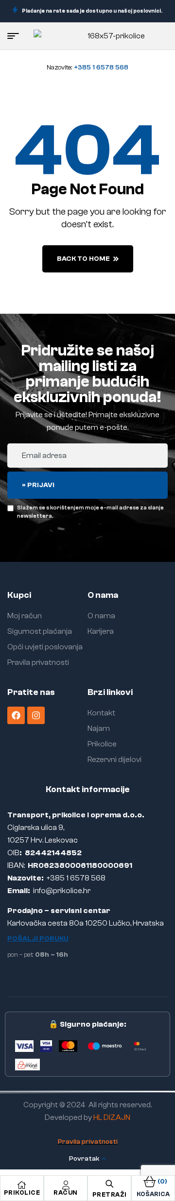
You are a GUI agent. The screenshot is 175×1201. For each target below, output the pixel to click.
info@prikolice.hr (61, 890)
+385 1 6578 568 (76, 878)
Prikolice (22, 1192)
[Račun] (65, 1185)
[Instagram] (36, 715)
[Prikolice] (22, 1185)
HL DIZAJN (111, 1117)
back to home (83, 259)
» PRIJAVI (38, 485)
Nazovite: (87, 67)
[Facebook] (16, 715)
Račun (65, 1192)
